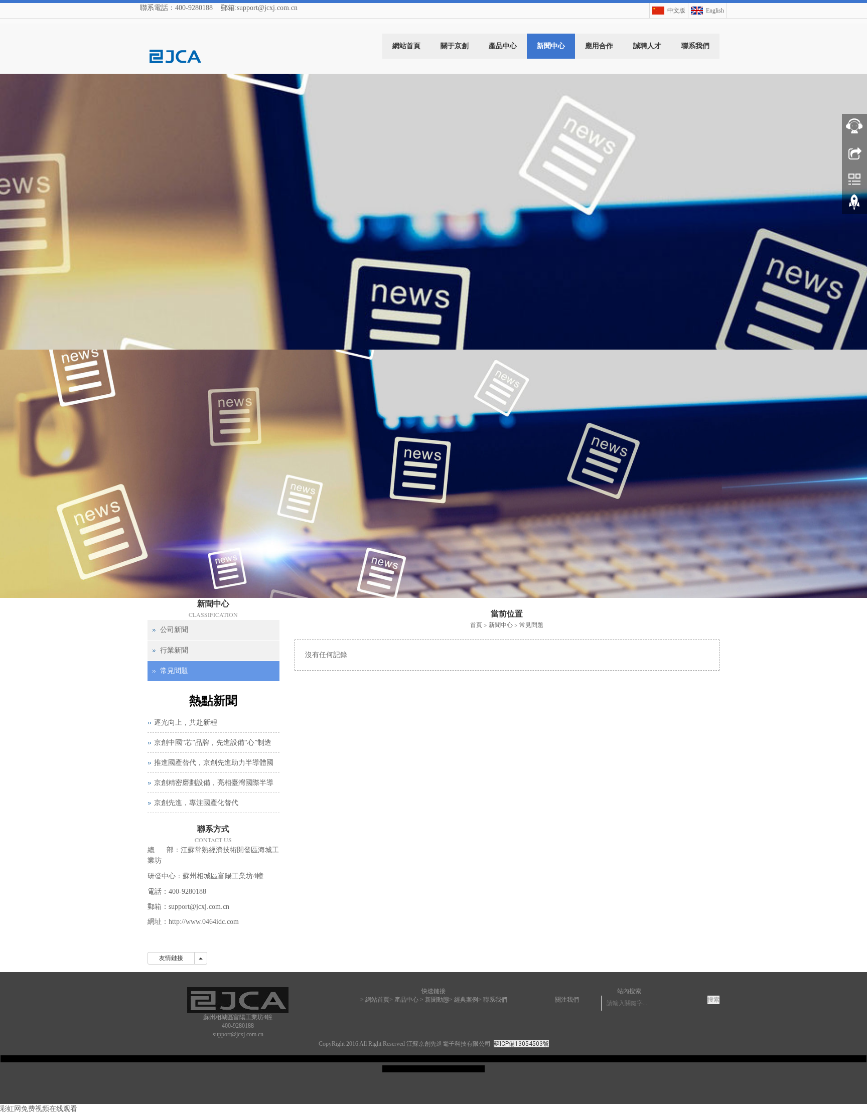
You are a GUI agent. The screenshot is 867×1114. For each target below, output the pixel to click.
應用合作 (599, 46)
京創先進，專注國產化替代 (196, 803)
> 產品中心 (403, 999)
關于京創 (455, 46)
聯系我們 (695, 46)
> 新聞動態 (434, 999)
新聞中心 (551, 46)
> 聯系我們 (492, 999)
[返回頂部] (854, 205)
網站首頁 (406, 46)
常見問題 (531, 624)
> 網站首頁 (374, 999)
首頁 (476, 624)
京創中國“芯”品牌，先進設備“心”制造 (212, 742)
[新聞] (433, 336)
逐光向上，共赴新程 (185, 722)
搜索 (713, 999)
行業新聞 (174, 650)
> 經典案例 (463, 999)
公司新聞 (174, 629)
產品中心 (503, 46)
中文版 (676, 10)
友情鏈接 (171, 958)
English (715, 10)
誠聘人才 (647, 46)
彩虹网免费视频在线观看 (38, 1108)
